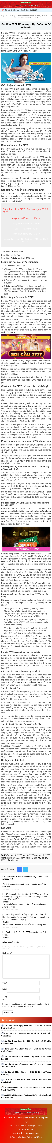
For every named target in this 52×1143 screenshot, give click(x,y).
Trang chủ (3, 16)
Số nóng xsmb (17, 252)
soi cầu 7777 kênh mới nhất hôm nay (25, 858)
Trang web (4, 997)
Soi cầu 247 (19, 839)
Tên (4, 983)
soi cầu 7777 (16, 855)
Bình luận (7, 953)
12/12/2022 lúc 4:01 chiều (10, 909)
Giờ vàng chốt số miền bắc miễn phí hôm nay (25, 16)
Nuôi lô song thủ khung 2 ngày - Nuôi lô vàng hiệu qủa (24, 885)
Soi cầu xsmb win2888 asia (23, 258)
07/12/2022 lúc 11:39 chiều (11, 889)
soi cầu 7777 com (30, 855)
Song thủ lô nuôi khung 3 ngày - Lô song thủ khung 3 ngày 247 (25, 905)
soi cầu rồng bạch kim (41, 403)
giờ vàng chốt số (35, 301)
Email (4, 990)
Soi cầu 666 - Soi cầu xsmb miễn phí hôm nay (22, 925)
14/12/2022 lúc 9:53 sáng (10, 927)
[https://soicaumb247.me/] (26, 7)
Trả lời (6, 902)
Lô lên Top (15, 255)
